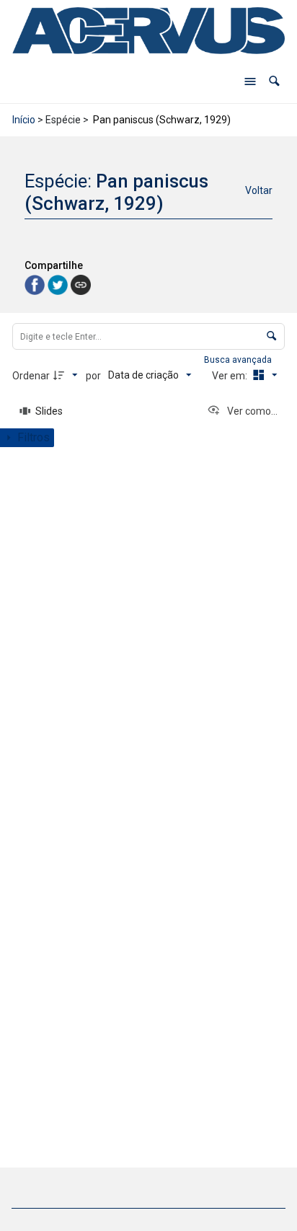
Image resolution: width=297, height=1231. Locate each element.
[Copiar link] (81, 285)
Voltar (258, 190)
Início (23, 119)
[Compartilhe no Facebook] (36, 284)
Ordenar (31, 375)
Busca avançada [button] (239, 360)
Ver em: (230, 375)
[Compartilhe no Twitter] (59, 284)
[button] (274, 81)
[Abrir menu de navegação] (250, 81)
